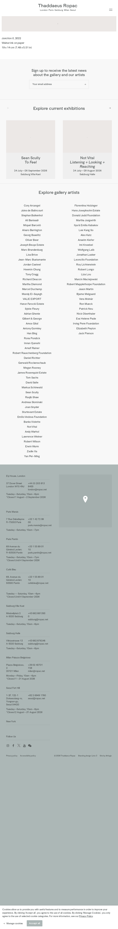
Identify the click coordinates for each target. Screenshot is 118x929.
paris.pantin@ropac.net (39, 552)
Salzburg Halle (13, 633)
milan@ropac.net (36, 671)
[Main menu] (110, 9)
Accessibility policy (28, 756)
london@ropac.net (37, 489)
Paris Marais (12, 511)
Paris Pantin (12, 539)
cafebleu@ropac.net (38, 583)
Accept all (34, 923)
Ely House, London (15, 476)
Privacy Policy (85, 916)
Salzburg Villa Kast (15, 606)
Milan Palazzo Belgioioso (18, 657)
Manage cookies (14, 923)
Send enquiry (85, 84)
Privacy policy (11, 756)
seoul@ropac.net (36, 698)
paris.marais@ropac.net (40, 525)
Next (110, 108)
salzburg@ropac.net (38, 619)
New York (11, 721)
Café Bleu (11, 569)
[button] (85, 499)
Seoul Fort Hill (13, 688)
